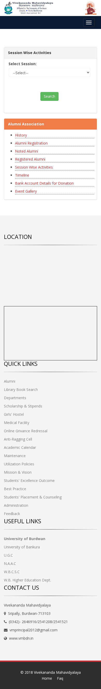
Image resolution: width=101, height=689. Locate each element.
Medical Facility (16, 422)
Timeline (22, 175)
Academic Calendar (20, 447)
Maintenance (15, 455)
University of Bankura (22, 546)
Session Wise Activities (34, 167)
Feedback (12, 513)
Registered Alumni (30, 159)
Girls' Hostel (14, 414)
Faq (60, 678)
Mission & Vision (18, 472)
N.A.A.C (10, 563)
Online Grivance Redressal (25, 430)
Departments (15, 397)
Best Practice (15, 488)
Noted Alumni (26, 151)
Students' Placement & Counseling (33, 497)
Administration (16, 505)
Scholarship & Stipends (23, 406)
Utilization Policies (19, 463)
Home (47, 678)
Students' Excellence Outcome (29, 480)
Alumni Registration (31, 143)
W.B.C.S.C (12, 571)
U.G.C (8, 555)
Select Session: (23, 63)
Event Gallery (26, 191)
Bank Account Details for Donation (44, 183)
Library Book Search (21, 389)
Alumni (9, 381)
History (21, 135)
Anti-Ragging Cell (18, 439)
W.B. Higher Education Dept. (27, 580)
